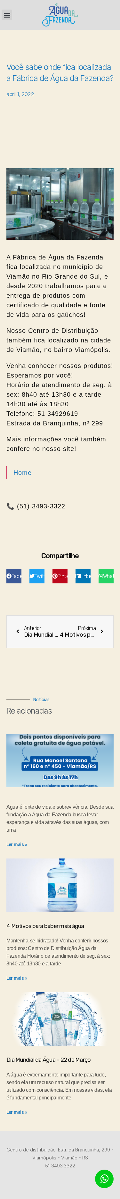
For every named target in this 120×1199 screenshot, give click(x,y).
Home (22, 472)
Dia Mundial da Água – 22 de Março (48, 1059)
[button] (7, 15)
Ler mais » (16, 844)
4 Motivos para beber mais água (45, 926)
